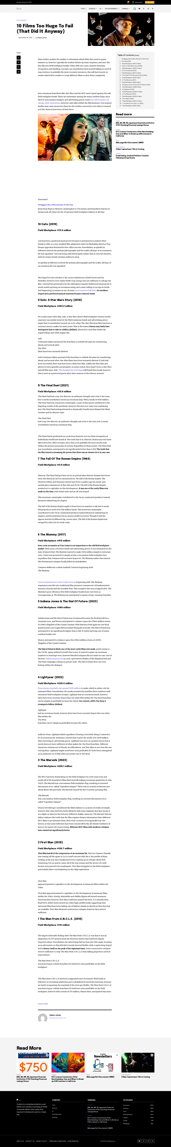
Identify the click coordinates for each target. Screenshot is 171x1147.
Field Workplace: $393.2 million (132, 68)
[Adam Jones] (42, 1018)
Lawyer (118, 129)
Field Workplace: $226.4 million (132, 92)
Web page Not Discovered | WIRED (130, 143)
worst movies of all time (85, 290)
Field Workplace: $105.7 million (132, 101)
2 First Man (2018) (128, 99)
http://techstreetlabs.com (57, 1018)
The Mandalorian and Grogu (70, 370)
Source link (43, 1004)
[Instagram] (148, 8)
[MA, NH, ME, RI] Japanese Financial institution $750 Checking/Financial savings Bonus (32, 1079)
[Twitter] (152, 8)
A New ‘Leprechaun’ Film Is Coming (130, 149)
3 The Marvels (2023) (129, 94)
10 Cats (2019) (126, 61)
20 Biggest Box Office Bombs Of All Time (55, 205)
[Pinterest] (19, 67)
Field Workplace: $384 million (131, 87)
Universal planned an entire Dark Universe (57, 582)
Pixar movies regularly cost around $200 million (59, 688)
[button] (135, 9)
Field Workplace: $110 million (131, 106)
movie (54, 658)
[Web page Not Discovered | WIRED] (102, 1063)
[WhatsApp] (19, 72)
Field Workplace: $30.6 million (131, 73)
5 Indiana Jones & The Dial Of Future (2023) (136, 85)
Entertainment (22, 20)
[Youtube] (139, 8)
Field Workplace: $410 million (131, 82)
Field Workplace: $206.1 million (132, 96)
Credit (118, 121)
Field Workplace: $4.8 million (131, 77)
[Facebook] (143, 8)
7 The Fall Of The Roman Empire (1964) (134, 75)
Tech (117, 140)
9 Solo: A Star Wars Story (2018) (132, 66)
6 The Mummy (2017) (129, 80)
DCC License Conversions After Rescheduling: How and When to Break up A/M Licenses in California (135, 134)
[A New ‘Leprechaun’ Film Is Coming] (137, 1063)
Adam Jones (42, 38)
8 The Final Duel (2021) (129, 70)
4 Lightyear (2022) (128, 89)
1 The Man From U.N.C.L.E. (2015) (133, 103)
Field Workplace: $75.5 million (131, 63)
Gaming (118, 153)
